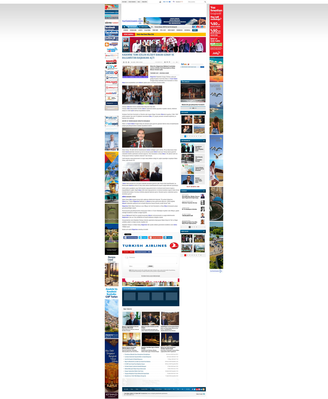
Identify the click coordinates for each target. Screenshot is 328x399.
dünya (139, 190)
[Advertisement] (164, 10)
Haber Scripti (199, 394)
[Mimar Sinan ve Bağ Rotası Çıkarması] (187, 238)
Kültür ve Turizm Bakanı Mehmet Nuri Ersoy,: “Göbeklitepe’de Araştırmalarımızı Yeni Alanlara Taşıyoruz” (170, 328)
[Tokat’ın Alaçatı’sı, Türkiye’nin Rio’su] (199, 248)
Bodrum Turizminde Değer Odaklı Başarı (198, 180)
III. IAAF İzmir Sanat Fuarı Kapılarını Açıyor (135, 364)
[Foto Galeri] (132, 26)
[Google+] (128, 62)
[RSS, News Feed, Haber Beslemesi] (204, 27)
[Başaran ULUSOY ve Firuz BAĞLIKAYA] (187, 119)
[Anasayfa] (124, 26)
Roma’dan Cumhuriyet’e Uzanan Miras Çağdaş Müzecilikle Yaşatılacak (170, 349)
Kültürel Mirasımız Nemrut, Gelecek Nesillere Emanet (130, 328)
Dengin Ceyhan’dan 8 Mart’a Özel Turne (134, 371)
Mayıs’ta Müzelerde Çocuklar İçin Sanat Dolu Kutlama (137, 361)
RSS (151, 389)
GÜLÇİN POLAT (189, 202)
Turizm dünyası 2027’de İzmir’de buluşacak (199, 169)
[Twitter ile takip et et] (195, 27)
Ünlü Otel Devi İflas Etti (145, 34)
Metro (128, 215)
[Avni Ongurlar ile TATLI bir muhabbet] (199, 119)
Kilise (123, 82)
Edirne (155, 152)
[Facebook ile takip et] (193, 27)
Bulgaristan (153, 77)
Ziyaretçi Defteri (144, 389)
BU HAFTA (193, 186)
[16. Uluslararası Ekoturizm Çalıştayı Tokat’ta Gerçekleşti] (199, 238)
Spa (174, 389)
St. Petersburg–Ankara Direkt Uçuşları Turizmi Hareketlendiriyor (171, 27)
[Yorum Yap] (165, 62)
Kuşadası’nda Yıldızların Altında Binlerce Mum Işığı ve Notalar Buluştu (150, 349)
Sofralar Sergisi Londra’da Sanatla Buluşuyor (135, 366)
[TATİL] (199, 129)
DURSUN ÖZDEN (190, 222)
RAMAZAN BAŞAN (187, 195)
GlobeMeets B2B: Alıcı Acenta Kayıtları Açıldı (199, 148)
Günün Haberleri (132, 1)
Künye (132, 389)
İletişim (137, 389)
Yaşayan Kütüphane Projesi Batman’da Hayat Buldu (137, 373)
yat (132, 110)
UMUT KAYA (188, 216)
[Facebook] (124, 62)
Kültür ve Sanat (167, 389)
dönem (131, 185)
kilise (140, 82)
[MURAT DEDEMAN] (187, 129)
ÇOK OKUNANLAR (185, 140)
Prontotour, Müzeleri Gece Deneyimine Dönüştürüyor (137, 354)
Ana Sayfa (124, 1)
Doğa (178, 389)
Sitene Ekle (144, 1)
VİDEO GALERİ (184, 231)
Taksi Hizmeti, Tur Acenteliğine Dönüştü (199, 159)
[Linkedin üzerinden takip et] (202, 27)
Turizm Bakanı (173, 79)
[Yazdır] (169, 62)
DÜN (198, 186)
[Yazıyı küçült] (173, 62)
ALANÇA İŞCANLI (189, 209)
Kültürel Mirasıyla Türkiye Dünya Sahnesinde (135, 368)
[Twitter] (126, 62)
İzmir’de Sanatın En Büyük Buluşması (134, 359)
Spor (182, 389)
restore (148, 150)
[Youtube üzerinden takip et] (198, 27)
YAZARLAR (184, 191)
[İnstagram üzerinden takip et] (200, 27)
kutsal (127, 152)
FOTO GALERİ (184, 112)
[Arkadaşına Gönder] (167, 62)
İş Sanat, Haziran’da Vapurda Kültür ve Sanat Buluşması (138, 356)
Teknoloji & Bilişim (158, 389)
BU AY (188, 186)
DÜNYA (124, 197)
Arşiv (139, 1)
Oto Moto (188, 389)
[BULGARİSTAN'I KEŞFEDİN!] (187, 248)
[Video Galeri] (143, 26)
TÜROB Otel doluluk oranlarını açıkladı (193, 105)
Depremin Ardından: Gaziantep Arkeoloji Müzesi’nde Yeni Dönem (130, 349)
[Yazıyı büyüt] (177, 62)
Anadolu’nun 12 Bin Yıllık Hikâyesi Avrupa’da (135, 376)
